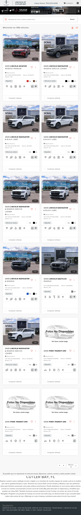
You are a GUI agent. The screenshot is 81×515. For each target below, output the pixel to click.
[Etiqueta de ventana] (35, 86)
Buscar (72, 19)
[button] (37, 48)
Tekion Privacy (57, 508)
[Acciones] (35, 67)
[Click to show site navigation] (77, 3)
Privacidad (47, 508)
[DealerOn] (8, 505)
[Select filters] (72, 27)
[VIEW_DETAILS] (60, 331)
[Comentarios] (32, 86)
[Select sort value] (76, 27)
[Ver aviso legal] (24, 86)
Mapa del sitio (37, 508)
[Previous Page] (59, 465)
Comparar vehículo (15, 98)
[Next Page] (63, 465)
